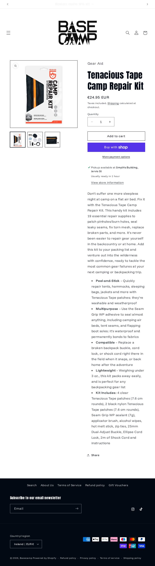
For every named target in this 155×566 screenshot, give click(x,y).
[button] (8, 33)
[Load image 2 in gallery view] (35, 139)
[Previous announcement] (7, 4)
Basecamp (26, 558)
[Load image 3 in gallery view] (52, 139)
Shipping (113, 103)
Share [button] (95, 455)
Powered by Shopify (44, 558)
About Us (47, 485)
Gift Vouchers (118, 485)
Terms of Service (69, 485)
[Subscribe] (76, 508)
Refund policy (95, 485)
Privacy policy (88, 558)
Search (32, 485)
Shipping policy (132, 558)
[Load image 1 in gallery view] (18, 139)
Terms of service (110, 558)
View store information (107, 182)
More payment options (116, 156)
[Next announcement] (147, 4)
